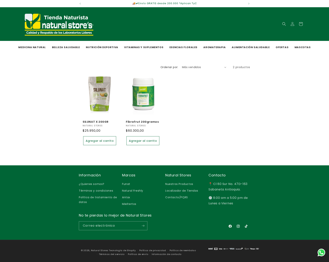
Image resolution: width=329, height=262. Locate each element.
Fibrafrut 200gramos (142, 121)
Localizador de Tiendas (181, 190)
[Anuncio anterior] (80, 3)
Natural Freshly (132, 190)
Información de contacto (166, 254)
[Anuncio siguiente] (249, 3)
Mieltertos (129, 204)
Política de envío (138, 254)
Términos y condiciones (96, 190)
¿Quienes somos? (91, 184)
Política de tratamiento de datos (98, 199)
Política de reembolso (183, 250)
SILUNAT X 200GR (96, 121)
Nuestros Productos (179, 184)
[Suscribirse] (143, 225)
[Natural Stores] (233, 251)
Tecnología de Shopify (122, 250)
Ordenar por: (169, 67)
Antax (126, 197)
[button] (284, 24)
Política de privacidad (152, 250)
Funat (126, 184)
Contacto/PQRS (176, 197)
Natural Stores (99, 250)
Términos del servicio (112, 254)
